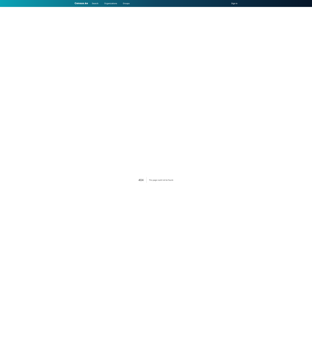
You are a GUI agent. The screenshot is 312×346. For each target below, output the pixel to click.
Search (95, 3)
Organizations (110, 3)
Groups (126, 3)
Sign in (234, 3)
